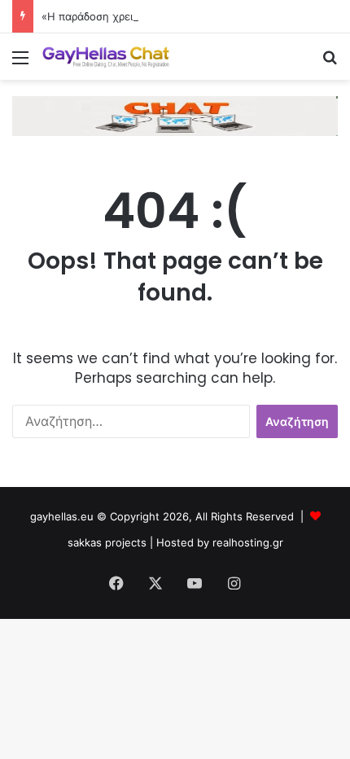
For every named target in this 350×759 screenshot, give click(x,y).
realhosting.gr (247, 542)
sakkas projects (107, 542)
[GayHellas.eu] (106, 56)
